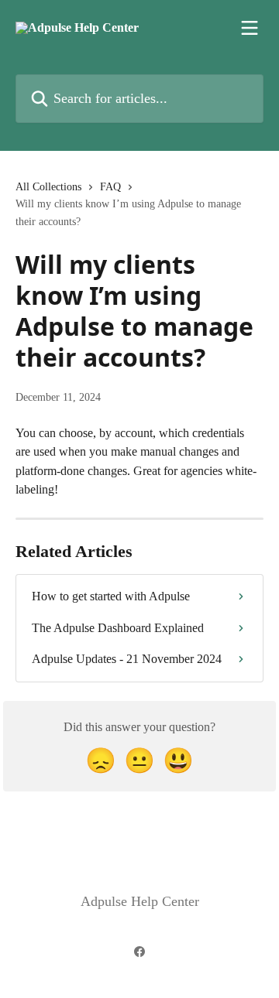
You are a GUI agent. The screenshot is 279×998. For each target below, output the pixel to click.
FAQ (110, 187)
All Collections (48, 187)
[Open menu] (250, 28)
